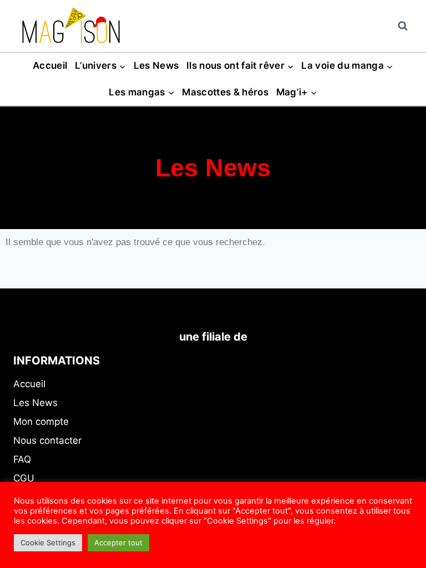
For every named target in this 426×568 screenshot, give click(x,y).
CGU (23, 478)
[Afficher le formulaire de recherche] (403, 26)
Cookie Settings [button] (48, 542)
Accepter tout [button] (118, 542)
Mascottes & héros (225, 92)
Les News (156, 65)
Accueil (50, 65)
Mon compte (41, 421)
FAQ (22, 459)
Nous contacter (47, 440)
